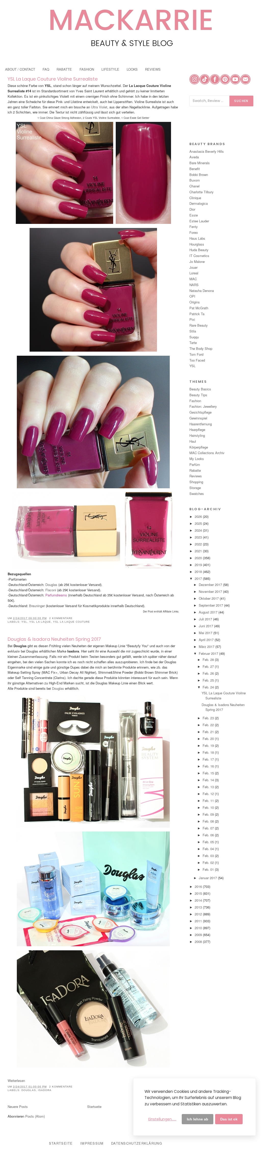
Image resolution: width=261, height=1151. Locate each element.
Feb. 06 (209, 835)
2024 (199, 530)
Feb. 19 (209, 745)
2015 (199, 893)
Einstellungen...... (162, 1119)
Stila (192, 331)
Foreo (193, 232)
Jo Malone (197, 261)
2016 (199, 886)
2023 (199, 537)
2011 (199, 920)
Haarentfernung (200, 423)
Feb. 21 (209, 731)
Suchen (241, 101)
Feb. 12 (209, 793)
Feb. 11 (209, 800)
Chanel (194, 186)
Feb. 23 (209, 717)
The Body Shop (200, 348)
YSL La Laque (40, 621)
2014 (199, 900)
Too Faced (197, 360)
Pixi (192, 319)
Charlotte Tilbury (201, 191)
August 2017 (208, 612)
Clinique (195, 197)
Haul (192, 441)
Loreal (193, 273)
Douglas (51, 584)
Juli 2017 (206, 619)
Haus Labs (197, 238)
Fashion (195, 400)
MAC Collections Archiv (207, 452)
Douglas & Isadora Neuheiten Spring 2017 (54, 639)
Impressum (92, 1143)
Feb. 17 (209, 759)
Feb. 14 (209, 779)
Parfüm (194, 464)
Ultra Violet (98, 107)
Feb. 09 (209, 814)
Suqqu (194, 337)
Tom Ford (196, 354)
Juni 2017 (206, 625)
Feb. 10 (209, 807)
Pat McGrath (198, 307)
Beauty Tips (198, 394)
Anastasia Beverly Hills (206, 151)
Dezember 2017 (211, 584)
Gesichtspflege (200, 412)
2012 (199, 914)
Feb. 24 (209, 687)
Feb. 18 (209, 752)
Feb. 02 (209, 862)
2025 (199, 523)
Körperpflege (198, 447)
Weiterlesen (16, 1080)
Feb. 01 (209, 869)
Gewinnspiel (198, 418)
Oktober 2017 (209, 598)
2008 (199, 941)
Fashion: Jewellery (203, 406)
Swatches (196, 493)
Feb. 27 (209, 666)
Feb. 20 (209, 738)
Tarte (193, 342)
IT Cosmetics (199, 255)
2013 (199, 907)
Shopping (196, 481)
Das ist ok (229, 1119)
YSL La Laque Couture (71, 621)
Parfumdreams (55, 595)
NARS (194, 284)
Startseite (94, 1106)
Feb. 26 (209, 673)
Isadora (44, 1090)
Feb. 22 (209, 724)
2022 (199, 544)
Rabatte (195, 470)
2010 (199, 927)
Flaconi (50, 589)
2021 (199, 550)
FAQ (46, 69)
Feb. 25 (209, 680)
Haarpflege (197, 429)
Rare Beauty (198, 325)
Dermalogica (198, 203)
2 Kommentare (61, 618)
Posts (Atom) (35, 1116)
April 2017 (207, 639)
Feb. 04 (209, 848)
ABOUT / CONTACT (20, 69)
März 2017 (207, 646)
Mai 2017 (206, 632)
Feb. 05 (209, 841)
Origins (194, 302)
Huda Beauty (198, 249)
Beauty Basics (200, 389)
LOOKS (132, 69)
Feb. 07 (209, 828)
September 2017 (211, 605)
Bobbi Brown (198, 174)
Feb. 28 (209, 659)
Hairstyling (197, 435)
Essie (193, 215)
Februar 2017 (209, 653)
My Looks (196, 458)
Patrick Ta (196, 313)
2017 (199, 578)
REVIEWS (153, 69)
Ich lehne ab (197, 1119)
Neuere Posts (18, 1106)
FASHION (87, 69)
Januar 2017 (208, 877)
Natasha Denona (201, 290)
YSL (24, 621)
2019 (199, 564)
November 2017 (211, 591)
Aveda (194, 157)
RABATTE (64, 69)
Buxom (194, 180)
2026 (199, 516)
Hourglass (196, 244)
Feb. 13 (209, 786)
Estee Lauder (199, 221)
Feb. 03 (209, 855)
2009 (199, 934)
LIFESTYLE (110, 69)
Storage (195, 487)
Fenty (193, 226)
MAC (193, 278)
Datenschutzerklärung (136, 1143)
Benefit (194, 168)
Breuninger (36, 605)
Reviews (195, 476)
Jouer (193, 267)
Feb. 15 (209, 773)
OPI (192, 296)
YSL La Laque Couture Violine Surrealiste (53, 79)
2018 (199, 571)
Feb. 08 (209, 821)
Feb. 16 (209, 766)
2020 (199, 557)
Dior (192, 209)
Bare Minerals (199, 162)
